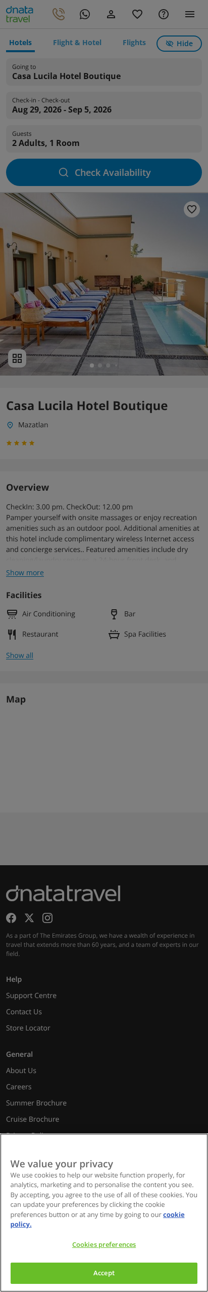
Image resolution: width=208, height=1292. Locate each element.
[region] (104, 1212)
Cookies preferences (104, 1244)
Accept (104, 1272)
